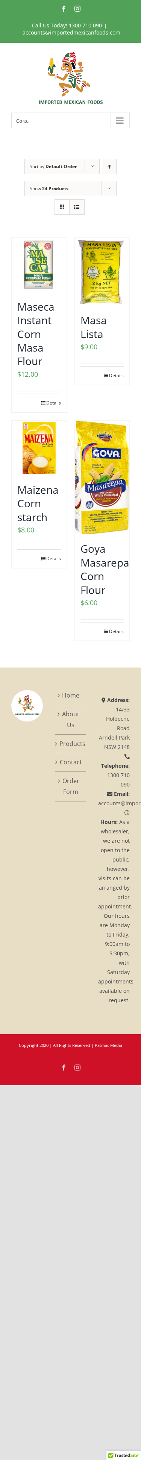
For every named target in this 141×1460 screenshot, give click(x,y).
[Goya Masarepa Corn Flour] (102, 477)
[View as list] (77, 207)
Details (53, 403)
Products (71, 744)
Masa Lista (93, 327)
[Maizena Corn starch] (39, 448)
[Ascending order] (109, 166)
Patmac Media (108, 1045)
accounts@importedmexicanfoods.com (71, 32)
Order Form (70, 786)
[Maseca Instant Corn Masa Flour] (39, 265)
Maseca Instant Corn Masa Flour (36, 333)
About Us (70, 719)
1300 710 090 (85, 25)
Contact (71, 762)
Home (70, 695)
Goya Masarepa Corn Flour (104, 569)
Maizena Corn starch (38, 503)
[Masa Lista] (102, 272)
